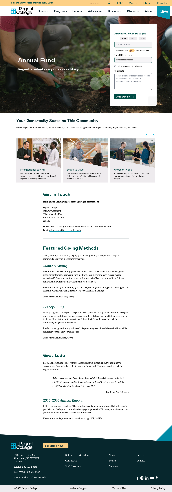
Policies (141, 461)
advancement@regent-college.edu (65, 230)
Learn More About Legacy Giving (58, 337)
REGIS (119, 2)
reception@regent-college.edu (30, 477)
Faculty (77, 11)
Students (133, 11)
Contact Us (71, 461)
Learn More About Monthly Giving (58, 296)
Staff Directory (73, 466)
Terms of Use (119, 488)
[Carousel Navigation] (86, 135)
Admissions (95, 11)
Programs (60, 11)
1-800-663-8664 (32, 472)
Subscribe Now (54, 445)
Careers (141, 455)
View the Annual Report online (57, 419)
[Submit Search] (109, 3)
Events (112, 461)
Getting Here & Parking (77, 455)
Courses (43, 11)
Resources (114, 11)
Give (164, 10)
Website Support (79, 488)
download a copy (82, 419)
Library (147, 2)
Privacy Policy (158, 488)
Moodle (133, 2)
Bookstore (163, 2)
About (149, 11)
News (112, 455)
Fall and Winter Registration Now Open (32, 2)
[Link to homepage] (21, 11)
